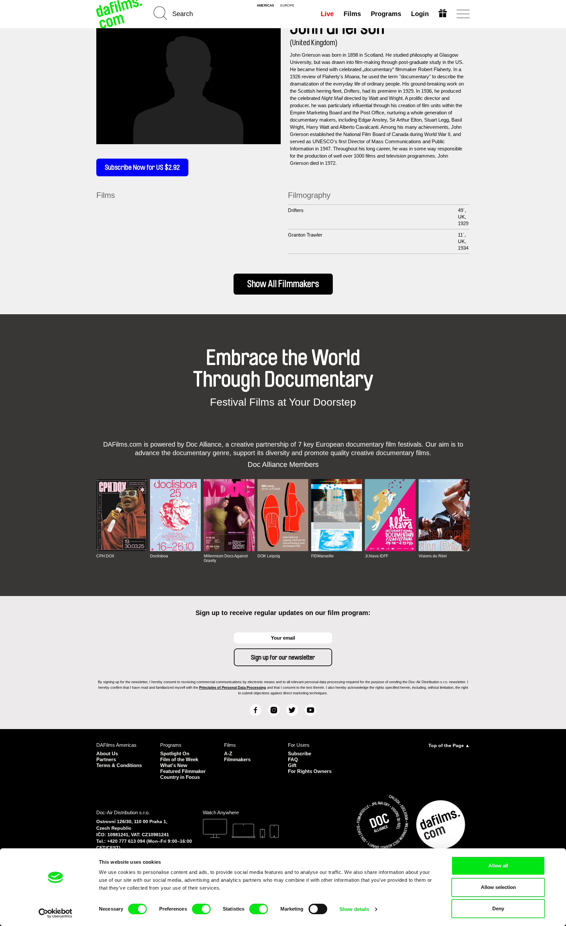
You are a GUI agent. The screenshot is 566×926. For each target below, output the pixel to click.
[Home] (119, 14)
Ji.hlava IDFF (376, 556)
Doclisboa (159, 556)
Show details (354, 909)
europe (287, 5)
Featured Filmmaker (183, 771)
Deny (498, 908)
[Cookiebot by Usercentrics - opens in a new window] (55, 913)
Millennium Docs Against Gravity (226, 558)
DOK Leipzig (268, 556)
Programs (386, 13)
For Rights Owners (309, 771)
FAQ (293, 759)
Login (420, 13)
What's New (173, 765)
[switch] (201, 909)
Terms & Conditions (119, 765)
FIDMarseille (322, 556)
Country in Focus (180, 777)
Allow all (498, 865)
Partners (106, 759)
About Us (107, 753)
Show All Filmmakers (283, 284)
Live (327, 13)
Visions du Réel (433, 556)
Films (352, 13)
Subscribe (299, 753)
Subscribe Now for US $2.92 (142, 167)
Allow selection (498, 887)
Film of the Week (179, 759)
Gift (292, 765)
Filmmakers (237, 759)
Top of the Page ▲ (449, 745)
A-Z (228, 753)
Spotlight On (174, 753)
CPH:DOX (105, 556)
